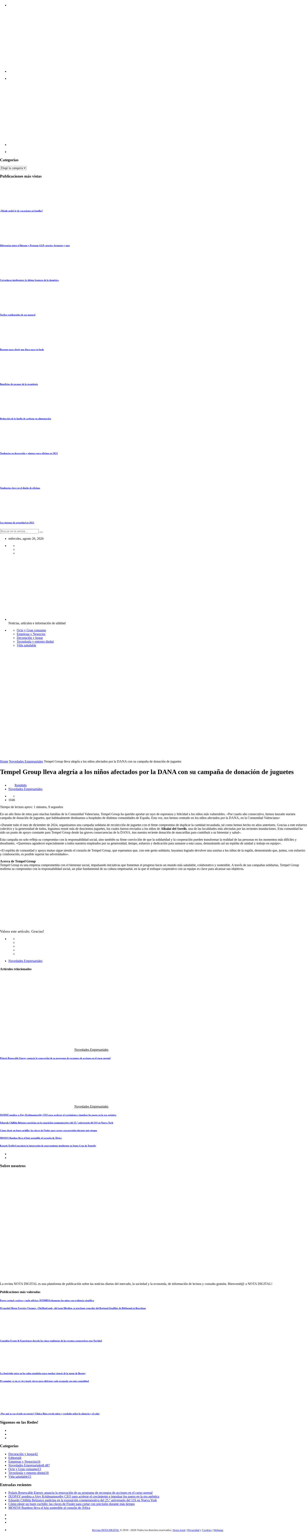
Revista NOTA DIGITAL (105, 1530)
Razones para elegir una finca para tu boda (22, 349)
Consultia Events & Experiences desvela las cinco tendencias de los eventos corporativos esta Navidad (51, 1340)
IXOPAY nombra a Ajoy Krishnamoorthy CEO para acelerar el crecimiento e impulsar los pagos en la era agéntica (58, 1115)
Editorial (14, 1458)
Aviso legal (179, 1530)
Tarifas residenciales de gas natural (17, 315)
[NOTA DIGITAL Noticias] (149, 71)
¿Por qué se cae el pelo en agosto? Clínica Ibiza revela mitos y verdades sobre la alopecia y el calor (50, 1413)
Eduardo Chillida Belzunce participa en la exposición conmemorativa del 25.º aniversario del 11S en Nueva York (56, 1122)
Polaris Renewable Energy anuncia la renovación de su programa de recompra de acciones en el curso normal (55, 1058)
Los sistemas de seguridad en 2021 (17, 522)
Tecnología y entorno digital (35, 641)
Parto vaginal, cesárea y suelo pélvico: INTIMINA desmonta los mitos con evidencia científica (47, 1300)
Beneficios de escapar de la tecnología (19, 384)
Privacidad (193, 1530)
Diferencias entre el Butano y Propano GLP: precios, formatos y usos (35, 245)
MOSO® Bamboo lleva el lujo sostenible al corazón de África (31, 1138)
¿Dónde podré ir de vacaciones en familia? (21, 210)
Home (4, 761)
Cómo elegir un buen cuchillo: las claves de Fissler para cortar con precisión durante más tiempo (48, 1130)
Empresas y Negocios (31, 634)
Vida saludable (26, 645)
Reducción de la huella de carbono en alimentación (25, 418)
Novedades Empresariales (26, 761)
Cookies (207, 1530)
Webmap (218, 1530)
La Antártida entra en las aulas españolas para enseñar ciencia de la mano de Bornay (43, 1373)
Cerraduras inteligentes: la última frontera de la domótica (29, 280)
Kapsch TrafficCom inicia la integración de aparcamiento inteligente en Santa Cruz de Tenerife (48, 1145)
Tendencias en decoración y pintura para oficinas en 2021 (29, 453)
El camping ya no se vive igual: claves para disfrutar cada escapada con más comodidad (44, 1381)
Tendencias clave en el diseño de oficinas (20, 488)
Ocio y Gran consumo (31, 630)
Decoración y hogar (30, 638)
